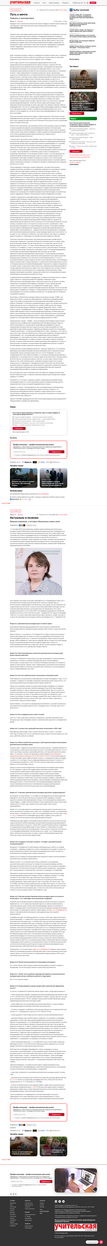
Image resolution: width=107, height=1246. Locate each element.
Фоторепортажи (44, 1211)
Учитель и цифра (14, 1223)
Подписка (65, 3)
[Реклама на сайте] (101, 1242)
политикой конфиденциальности (28, 455)
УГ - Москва (19, 21)
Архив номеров (54, 3)
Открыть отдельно (75, 162)
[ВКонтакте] (20, 525)
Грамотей (12, 1218)
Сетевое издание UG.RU (30, 1214)
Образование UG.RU (46, 479)
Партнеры (42, 1206)
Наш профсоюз (15, 10)
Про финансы (13, 1220)
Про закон (12, 1208)
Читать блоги (76, 113)
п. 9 (16, 815)
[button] (14, 499)
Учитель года (13, 1216)
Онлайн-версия (28, 1228)
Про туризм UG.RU (16, 479)
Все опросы (13, 438)
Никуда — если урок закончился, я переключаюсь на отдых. (29, 425)
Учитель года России (29, 1208)
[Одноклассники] (22, 525)
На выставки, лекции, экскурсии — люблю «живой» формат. (29, 421)
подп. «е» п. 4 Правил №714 (58, 910)
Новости (37, 3)
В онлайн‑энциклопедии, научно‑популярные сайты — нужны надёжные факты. (35, 419)
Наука (11, 1205)
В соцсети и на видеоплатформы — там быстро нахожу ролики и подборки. (33, 417)
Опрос (73, 118)
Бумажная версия (29, 1226)
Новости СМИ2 (6, 503)
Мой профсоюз (28, 1218)
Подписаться (56, 452)
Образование (13, 1203)
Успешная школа (29, 1203)
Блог (44, 3)
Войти (93, 2)
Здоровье (12, 1222)
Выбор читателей (81, 10)
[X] (24, 525)
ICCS (41, 1209)
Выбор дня (12, 1212)
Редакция (42, 1203)
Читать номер (63, 10)
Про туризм (12, 1214)
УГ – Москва (27, 1216)
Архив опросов (74, 164)
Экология (12, 1210)
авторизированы (44, 494)
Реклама (42, 1205)
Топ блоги (74, 66)
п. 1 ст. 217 (13, 1079)
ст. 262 (33, 1087)
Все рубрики (12, 1225)
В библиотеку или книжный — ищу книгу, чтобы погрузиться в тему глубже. (33, 423)
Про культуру (13, 1206)
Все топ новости (74, 59)
